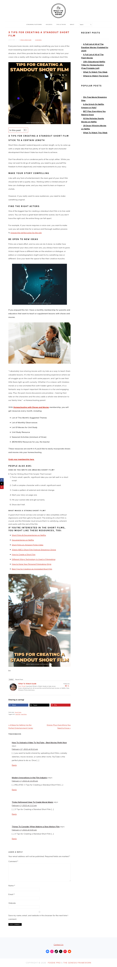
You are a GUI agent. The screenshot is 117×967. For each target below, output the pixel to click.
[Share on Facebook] (2, 480)
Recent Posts (19, 679)
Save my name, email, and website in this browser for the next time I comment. (38, 917)
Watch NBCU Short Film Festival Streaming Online (34, 549)
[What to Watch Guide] (13, 692)
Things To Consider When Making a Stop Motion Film (36, 826)
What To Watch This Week (95, 72)
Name (11, 885)
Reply (14, 765)
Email (11, 894)
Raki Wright (22, 686)
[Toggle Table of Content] (24, 130)
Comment (13, 861)
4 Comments (38, 40)
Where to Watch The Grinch (95, 76)
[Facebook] (66, 686)
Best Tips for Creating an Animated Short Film (32, 569)
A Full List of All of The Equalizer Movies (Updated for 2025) (94, 47)
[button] (39, 487)
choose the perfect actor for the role (26, 232)
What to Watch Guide (58, 11)
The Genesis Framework (77, 963)
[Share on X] (2, 483)
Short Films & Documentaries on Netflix (29, 535)
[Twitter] (68, 686)
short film (17, 714)
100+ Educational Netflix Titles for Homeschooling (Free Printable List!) (93, 64)
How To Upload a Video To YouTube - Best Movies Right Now (39, 742)
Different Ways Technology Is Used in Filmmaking (33, 559)
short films (24, 714)
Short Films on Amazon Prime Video (27, 545)
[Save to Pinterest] (2, 487)
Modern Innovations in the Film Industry (30, 777)
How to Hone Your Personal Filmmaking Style (31, 564)
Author (11, 679)
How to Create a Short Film (23, 554)
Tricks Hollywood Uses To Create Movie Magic (32, 802)
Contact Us (58, 944)
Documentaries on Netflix (23, 540)
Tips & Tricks (18, 712)
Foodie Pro (54, 963)
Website (12, 903)
